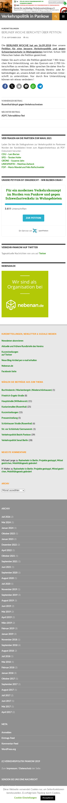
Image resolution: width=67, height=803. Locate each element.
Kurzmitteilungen (10, 28)
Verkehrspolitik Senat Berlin (15, 440)
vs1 (27, 37)
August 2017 (8, 690)
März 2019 (7, 623)
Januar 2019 (7, 634)
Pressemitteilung (10, 418)
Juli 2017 (6, 695)
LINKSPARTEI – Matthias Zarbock (18, 164)
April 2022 (7, 550)
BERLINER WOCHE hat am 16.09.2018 (28, 45)
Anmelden (6, 733)
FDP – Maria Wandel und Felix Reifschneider (23, 167)
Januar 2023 (7, 539)
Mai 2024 (6, 522)
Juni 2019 (6, 606)
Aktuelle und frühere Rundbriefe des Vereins (22, 346)
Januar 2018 (7, 673)
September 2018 (9, 645)
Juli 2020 (6, 584)
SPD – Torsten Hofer (11, 158)
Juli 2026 (6, 517)
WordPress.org (9, 749)
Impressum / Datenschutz (19, 769)
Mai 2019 (6, 612)
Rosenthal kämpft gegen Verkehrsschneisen (22, 103)
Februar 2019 (8, 629)
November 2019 (9, 589)
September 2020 (9, 573)
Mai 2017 (6, 707)
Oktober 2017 (8, 679)
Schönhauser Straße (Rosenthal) (17, 424)
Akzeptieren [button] (47, 798)
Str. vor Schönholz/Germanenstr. (17, 429)
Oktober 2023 (8, 534)
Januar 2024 (7, 528)
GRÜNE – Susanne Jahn (13, 161)
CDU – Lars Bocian (10, 154)
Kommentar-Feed (10, 744)
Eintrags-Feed (8, 738)
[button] (5, 86)
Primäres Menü (63, 16)
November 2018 (9, 640)
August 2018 (8, 651)
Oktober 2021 (8, 556)
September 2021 (9, 562)
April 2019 (7, 617)
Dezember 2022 (9, 545)
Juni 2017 (6, 701)
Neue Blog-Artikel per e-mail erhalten (19, 360)
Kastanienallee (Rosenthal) (14, 407)
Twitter (42, 254)
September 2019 (9, 595)
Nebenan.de (7, 366)
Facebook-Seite (9, 371)
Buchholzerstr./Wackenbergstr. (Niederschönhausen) (27, 390)
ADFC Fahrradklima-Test (13, 114)
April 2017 (7, 712)
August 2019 (8, 601)
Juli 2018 (6, 656)
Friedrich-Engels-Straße (13, 396)
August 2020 (8, 578)
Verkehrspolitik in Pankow (25, 16)
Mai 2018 (6, 662)
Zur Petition (33, 218)
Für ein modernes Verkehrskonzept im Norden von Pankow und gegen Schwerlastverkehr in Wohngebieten (33, 194)
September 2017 (9, 684)
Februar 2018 (8, 668)
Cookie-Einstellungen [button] (25, 798)
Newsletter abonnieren (12, 341)
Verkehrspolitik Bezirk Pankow (16, 435)
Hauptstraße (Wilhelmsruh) (15, 401)
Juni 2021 (6, 567)
